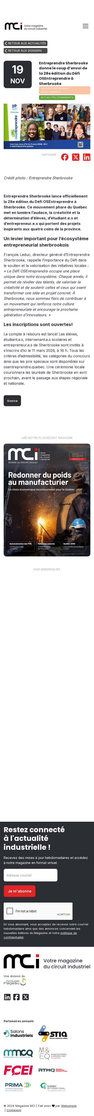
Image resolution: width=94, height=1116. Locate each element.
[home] (26, 26)
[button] (84, 26)
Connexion (14, 1110)
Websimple (69, 1106)
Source (12, 401)
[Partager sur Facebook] (64, 157)
